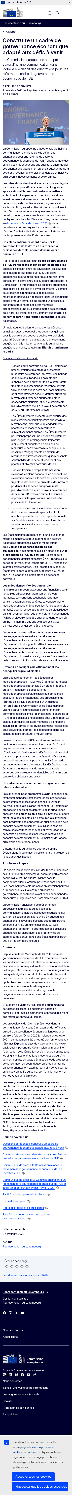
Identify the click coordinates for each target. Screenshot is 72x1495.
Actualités (11, 31)
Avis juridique (10, 1414)
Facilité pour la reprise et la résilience (24, 1194)
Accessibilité (10, 1336)
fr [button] (49, 13)
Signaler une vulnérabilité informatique (25, 1387)
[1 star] (6, 1266)
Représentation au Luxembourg (22, 1246)
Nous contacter (12, 1381)
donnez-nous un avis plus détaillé (28, 1275)
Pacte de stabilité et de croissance (23, 1207)
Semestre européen (14, 1201)
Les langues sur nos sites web (21, 1394)
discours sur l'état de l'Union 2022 (26, 223)
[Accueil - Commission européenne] (13, 12)
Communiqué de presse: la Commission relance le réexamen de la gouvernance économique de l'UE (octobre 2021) (33, 1169)
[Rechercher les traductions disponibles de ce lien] (49, 223)
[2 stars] (9, 1266)
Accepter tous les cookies (33, 1476)
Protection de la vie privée (18, 1407)
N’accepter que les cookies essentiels (41, 1486)
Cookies (8, 1401)
